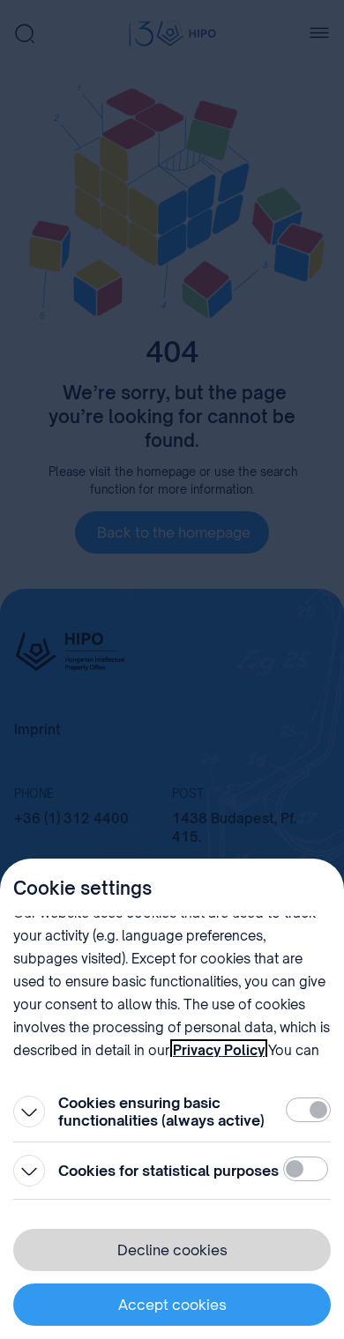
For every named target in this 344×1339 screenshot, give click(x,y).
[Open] (29, 1111)
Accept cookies (172, 1304)
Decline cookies (172, 1250)
